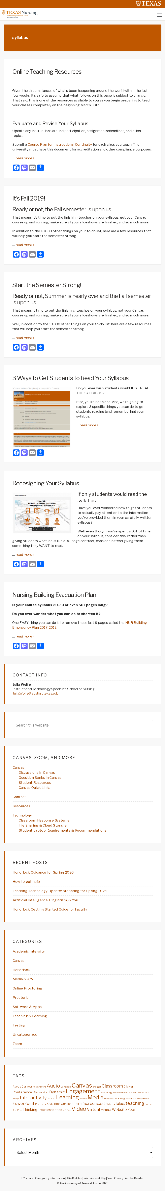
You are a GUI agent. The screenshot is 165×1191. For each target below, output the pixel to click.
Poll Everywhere (141, 1098)
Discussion (40, 1092)
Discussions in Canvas (37, 772)
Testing (19, 1025)
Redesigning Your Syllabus (45, 483)
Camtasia (66, 1087)
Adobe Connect (22, 1086)
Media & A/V (23, 979)
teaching (135, 1103)
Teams (148, 1104)
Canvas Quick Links (35, 788)
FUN (103, 1092)
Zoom (17, 1044)
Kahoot (51, 1098)
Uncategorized (25, 1034)
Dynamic (57, 1092)
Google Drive (113, 1092)
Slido (108, 1104)
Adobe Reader (134, 1178)
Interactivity (33, 1098)
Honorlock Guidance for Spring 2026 (43, 872)
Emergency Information (50, 1178)
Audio (53, 1086)
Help (134, 1092)
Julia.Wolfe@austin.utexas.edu (36, 693)
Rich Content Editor (68, 1104)
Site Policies (74, 1178)
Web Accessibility (95, 1178)
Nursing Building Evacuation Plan (54, 594)
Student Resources (35, 783)
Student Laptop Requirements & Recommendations (62, 830)
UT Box (67, 1110)
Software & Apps (27, 1007)
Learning (67, 1097)
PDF (117, 1098)
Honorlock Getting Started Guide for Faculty (50, 909)
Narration (109, 1098)
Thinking (30, 1109)
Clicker (128, 1086)
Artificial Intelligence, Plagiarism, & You (45, 900)
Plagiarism (126, 1098)
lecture (83, 1098)
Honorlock (21, 970)
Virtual (93, 1109)
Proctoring (40, 1104)
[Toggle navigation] (159, 15)
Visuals (106, 1110)
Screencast (94, 1103)
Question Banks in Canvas (40, 778)
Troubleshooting (50, 1110)
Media (96, 1097)
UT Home (27, 1178)
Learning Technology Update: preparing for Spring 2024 (60, 891)
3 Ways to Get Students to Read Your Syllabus (70, 378)
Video (78, 1108)
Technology (22, 815)
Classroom (112, 1086)
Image (16, 1098)
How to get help (26, 882)
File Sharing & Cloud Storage (43, 825)
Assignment (39, 1087)
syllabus (118, 1104)
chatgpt (97, 1087)
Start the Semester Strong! (46, 285)
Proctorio (21, 998)
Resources (21, 806)
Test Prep (17, 1110)
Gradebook (126, 1092)
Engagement (83, 1091)
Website (119, 1109)
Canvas (19, 767)
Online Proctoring (27, 988)
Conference (22, 1092)
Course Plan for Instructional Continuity (60, 144)
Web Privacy (115, 1178)
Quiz (50, 1104)
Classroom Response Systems (44, 820)
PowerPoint (24, 1103)
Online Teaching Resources (46, 71)
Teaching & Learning (30, 1016)
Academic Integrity (29, 951)
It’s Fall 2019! (28, 198)
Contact (19, 797)
